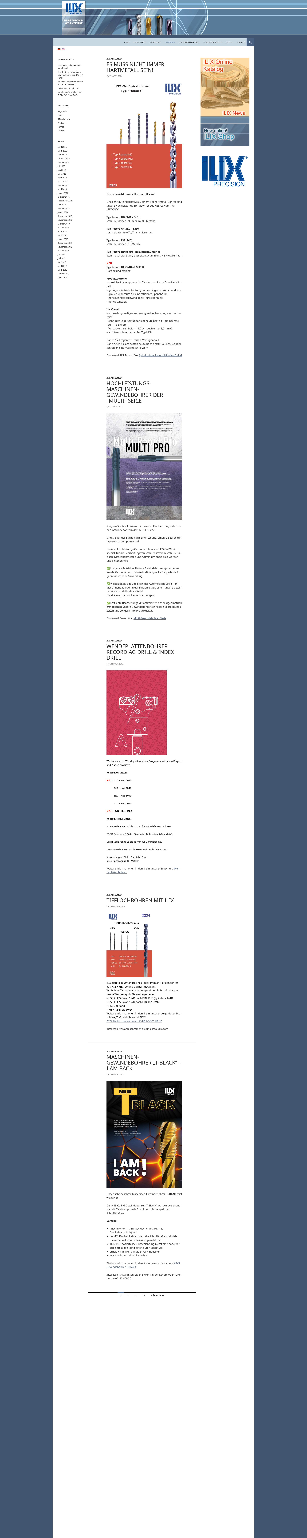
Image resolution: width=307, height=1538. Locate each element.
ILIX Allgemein (114, 58)
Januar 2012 (63, 277)
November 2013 (65, 220)
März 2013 (62, 235)
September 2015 (65, 200)
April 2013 (62, 231)
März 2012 (62, 269)
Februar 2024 (64, 162)
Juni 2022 (62, 170)
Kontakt (240, 42)
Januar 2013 (63, 239)
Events (60, 115)
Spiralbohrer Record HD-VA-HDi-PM (160, 355)
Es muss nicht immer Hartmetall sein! (135, 67)
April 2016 (62, 189)
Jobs (228, 42)
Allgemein (62, 111)
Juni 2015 (62, 204)
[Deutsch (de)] (59, 49)
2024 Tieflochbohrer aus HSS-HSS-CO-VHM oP (134, 1021)
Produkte (62, 123)
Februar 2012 (64, 273)
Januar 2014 (63, 212)
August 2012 (63, 250)
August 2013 (63, 227)
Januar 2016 (63, 193)
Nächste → (157, 1295)
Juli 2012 (61, 254)
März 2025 (62, 150)
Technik (61, 130)
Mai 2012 (62, 262)
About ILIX (154, 42)
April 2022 (62, 177)
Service (61, 126)
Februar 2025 (64, 154)
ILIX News (170, 42)
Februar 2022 (64, 185)
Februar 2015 (64, 208)
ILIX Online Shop (212, 42)
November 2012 (65, 246)
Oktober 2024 (64, 158)
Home (127, 42)
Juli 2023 (61, 166)
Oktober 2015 (64, 197)
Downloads (139, 42)
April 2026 (62, 147)
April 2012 (62, 266)
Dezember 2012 (65, 243)
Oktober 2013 (64, 223)
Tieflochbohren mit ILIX (140, 900)
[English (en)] (63, 49)
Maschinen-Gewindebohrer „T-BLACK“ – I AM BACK (143, 1062)
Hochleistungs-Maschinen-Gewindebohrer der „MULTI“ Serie (134, 392)
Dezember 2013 (65, 216)
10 (143, 1295)
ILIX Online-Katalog (188, 42)
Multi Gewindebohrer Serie (150, 618)
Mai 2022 (62, 173)
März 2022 (62, 181)
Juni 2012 (62, 258)
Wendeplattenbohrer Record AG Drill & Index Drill (140, 652)
